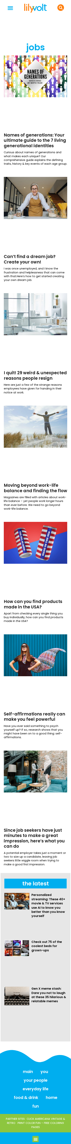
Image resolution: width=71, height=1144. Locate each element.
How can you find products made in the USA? (33, 604)
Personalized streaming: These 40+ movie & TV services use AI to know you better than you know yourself (48, 905)
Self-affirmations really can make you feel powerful (34, 716)
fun (35, 1106)
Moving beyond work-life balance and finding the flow (35, 488)
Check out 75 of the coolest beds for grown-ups (46, 946)
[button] (10, 8)
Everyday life (35, 1089)
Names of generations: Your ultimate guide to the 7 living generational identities (35, 140)
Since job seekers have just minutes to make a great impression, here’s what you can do (34, 838)
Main (28, 1071)
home (51, 1097)
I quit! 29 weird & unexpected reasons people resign (35, 375)
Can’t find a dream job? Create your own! (29, 259)
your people (36, 1080)
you (44, 1071)
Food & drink (26, 1097)
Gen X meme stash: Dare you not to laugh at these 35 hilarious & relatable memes (48, 994)
